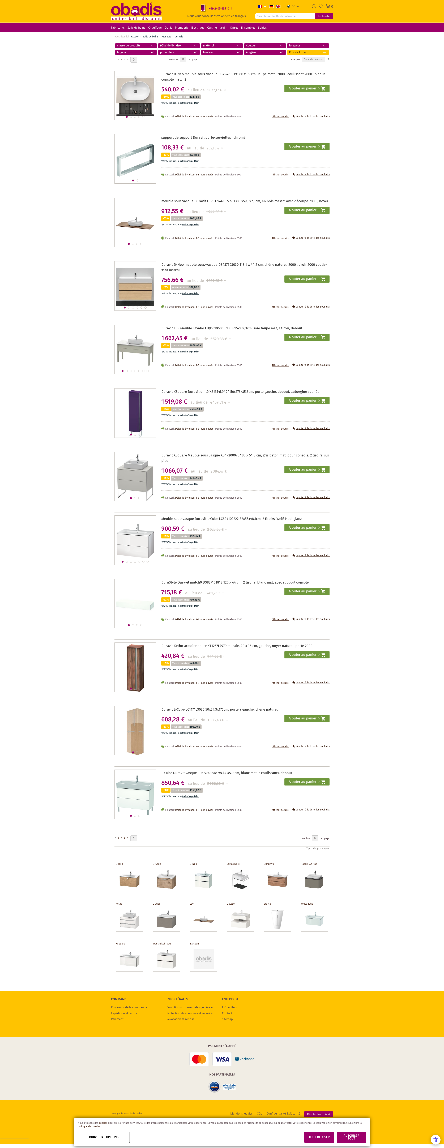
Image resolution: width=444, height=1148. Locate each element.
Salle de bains (151, 37)
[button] (293, 6)
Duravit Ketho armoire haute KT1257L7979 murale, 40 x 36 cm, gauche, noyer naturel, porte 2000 (236, 646)
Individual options (103, 1137)
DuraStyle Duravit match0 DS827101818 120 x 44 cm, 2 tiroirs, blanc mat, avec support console (235, 582)
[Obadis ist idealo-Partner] (214, 1087)
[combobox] (285, 16)
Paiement (117, 1019)
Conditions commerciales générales (190, 1007)
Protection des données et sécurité (189, 1013)
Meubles (167, 37)
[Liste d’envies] (321, 6)
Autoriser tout (351, 1137)
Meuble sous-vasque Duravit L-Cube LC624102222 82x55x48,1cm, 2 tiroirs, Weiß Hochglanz (231, 519)
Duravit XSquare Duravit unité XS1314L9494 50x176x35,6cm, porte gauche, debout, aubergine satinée (240, 392)
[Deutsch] (271, 6)
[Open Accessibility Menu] (436, 1140)
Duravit (179, 37)
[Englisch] (278, 6)
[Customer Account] (314, 6)
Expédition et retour (124, 1013)
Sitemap (227, 1019)
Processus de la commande (129, 1007)
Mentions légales (241, 1113)
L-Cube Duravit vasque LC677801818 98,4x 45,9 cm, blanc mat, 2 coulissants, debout (226, 773)
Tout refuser (319, 1137)
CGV (259, 1113)
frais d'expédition (190, 103)
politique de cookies (89, 1126)
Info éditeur (230, 1007)
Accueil (135, 37)
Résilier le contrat (318, 1114)
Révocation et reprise (180, 1019)
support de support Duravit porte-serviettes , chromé (203, 137)
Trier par (295, 59)
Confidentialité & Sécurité (283, 1113)
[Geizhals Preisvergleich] (229, 1087)
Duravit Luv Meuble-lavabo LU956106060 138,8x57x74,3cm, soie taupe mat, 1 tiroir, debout (231, 328)
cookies (103, 1123)
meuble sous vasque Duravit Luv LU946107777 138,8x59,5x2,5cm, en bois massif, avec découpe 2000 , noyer (244, 201)
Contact (227, 1013)
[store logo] (136, 11)
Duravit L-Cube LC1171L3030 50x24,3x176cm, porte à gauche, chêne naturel (219, 709)
